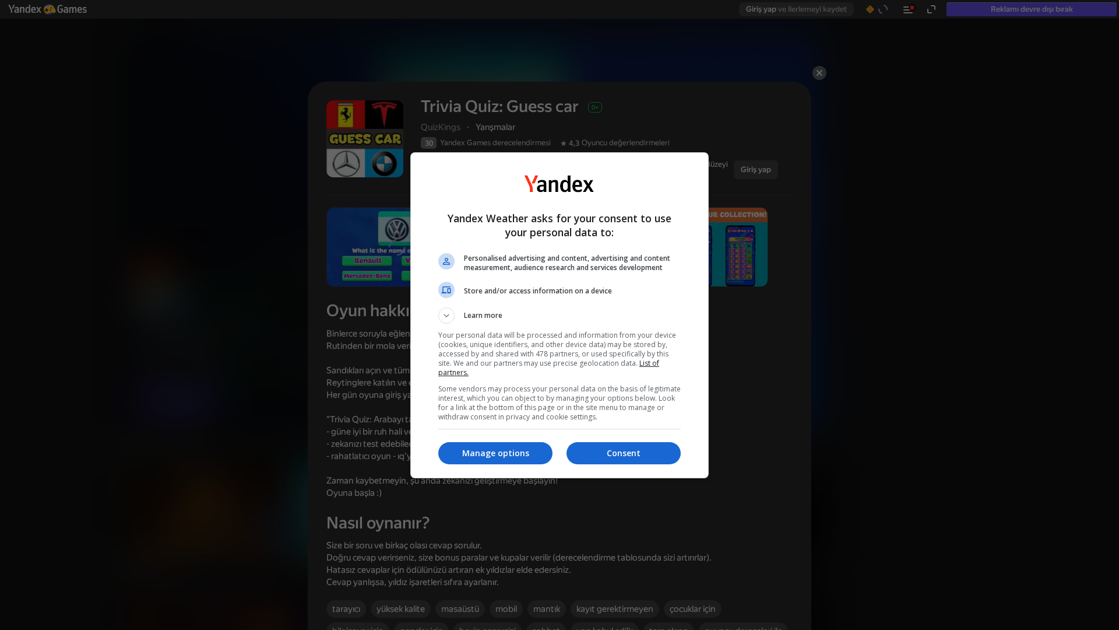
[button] (559, 315)
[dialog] (559, 315)
